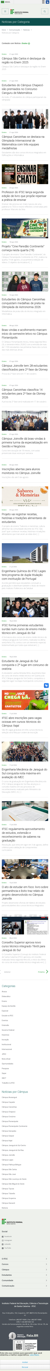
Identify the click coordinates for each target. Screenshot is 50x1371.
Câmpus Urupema (9, 1198)
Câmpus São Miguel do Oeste (13, 1184)
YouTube (7, 1248)
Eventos (5, 1020)
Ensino (4, 54)
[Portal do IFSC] (19, 12)
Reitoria (5, 1208)
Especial (5, 1011)
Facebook (8, 1236)
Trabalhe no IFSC (8, 1083)
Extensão (5, 1025)
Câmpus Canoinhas (9, 1107)
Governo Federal (8, 1030)
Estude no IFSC (7, 1016)
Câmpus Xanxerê (8, 1203)
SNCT (4, 1078)
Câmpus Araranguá (9, 1097)
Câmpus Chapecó (8, 1112)
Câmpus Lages (7, 1160)
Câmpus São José (9, 1174)
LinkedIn (7, 1244)
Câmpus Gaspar (8, 1136)
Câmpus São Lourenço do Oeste (14, 1179)
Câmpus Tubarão (8, 1193)
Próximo (41, 972)
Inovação (5, 1040)
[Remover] (29, 43)
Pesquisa (5, 1068)
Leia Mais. (34, 1354)
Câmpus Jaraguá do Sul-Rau (13, 1150)
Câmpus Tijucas (8, 1189)
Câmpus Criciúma (8, 1117)
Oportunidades (7, 1064)
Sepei (4, 1073)
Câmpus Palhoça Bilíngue (11, 1165)
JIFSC (4, 1054)
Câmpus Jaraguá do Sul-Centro (14, 1145)
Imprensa (5, 1035)
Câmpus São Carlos (9, 1169)
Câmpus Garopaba (9, 1131)
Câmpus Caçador (8, 1102)
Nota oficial (6, 1059)
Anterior (7, 972)
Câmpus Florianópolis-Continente (14, 1126)
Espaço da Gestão (9, 1006)
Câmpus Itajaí (7, 1141)
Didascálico (6, 996)
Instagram (8, 1240)
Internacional (7, 1049)
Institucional (6, 1044)
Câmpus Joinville (8, 1155)
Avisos (4, 992)
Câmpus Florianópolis (10, 1121)
